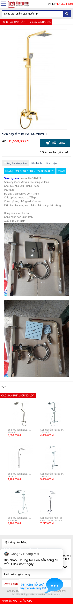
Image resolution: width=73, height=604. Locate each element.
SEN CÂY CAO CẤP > (15, 22)
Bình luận (51, 163)
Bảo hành (36, 163)
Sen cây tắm (11, 178)
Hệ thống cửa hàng (15, 542)
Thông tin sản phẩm (15, 163)
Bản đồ (61, 171)
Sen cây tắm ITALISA (40, 22)
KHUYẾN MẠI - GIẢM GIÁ (17, 600)
